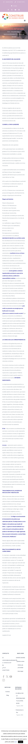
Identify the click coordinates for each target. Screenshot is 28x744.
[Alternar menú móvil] (25, 20)
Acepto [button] (20, 741)
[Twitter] (7, 676)
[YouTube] (10, 676)
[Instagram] (3, 680)
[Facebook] (3, 676)
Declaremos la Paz (19, 711)
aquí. (16, 741)
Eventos (8, 691)
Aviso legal (20, 671)
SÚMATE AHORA (20, 657)
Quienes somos (20, 661)
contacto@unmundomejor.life (9, 660)
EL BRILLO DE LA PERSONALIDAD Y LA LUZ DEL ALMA (20, 698)
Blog (7, 695)
